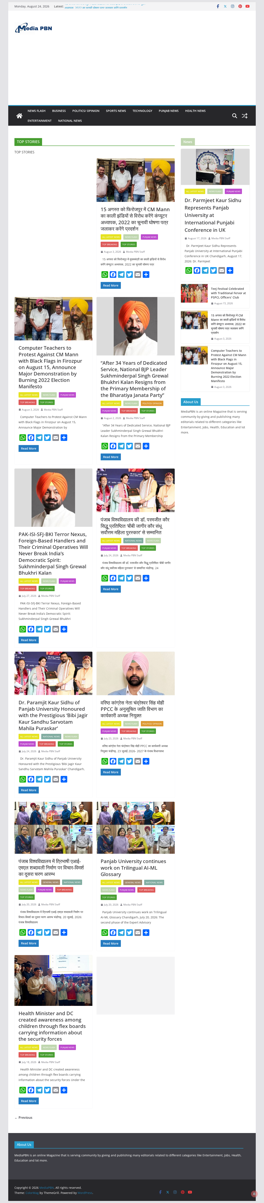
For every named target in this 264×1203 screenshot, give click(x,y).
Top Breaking (109, 244)
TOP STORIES (128, 244)
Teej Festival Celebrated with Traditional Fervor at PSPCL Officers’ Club (228, 293)
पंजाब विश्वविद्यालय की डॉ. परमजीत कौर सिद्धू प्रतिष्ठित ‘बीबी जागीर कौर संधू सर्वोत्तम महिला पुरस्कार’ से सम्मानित (135, 526)
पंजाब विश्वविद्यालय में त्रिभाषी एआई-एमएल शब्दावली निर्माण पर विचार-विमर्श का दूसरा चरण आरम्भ (51, 867)
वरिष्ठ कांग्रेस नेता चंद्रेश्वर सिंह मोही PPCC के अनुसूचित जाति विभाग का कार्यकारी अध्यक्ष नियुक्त (132, 709)
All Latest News (111, 237)
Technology (142, 111)
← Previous (23, 1117)
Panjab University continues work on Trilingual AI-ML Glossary (133, 867)
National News (70, 121)
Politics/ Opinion (85, 111)
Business (59, 111)
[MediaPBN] (19, 116)
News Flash (37, 111)
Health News (195, 111)
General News (50, 882)
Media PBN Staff (135, 251)
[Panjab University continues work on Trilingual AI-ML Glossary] (136, 828)
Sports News (116, 111)
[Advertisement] (132, 74)
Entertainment (40, 121)
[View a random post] (245, 116)
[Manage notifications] (254, 1194)
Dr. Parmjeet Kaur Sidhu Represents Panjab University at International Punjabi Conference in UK (213, 215)
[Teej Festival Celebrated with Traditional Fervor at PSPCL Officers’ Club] (194, 296)
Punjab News (169, 111)
